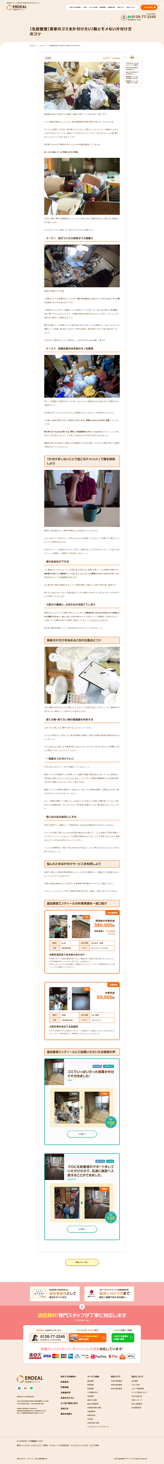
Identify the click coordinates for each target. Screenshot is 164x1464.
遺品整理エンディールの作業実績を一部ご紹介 (132, 77)
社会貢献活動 (136, 1407)
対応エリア (115, 1376)
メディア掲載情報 (138, 1388)
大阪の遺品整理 (116, 1381)
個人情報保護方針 (41, 1458)
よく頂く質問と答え (69, 1403)
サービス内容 (93, 1376)
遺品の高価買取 (93, 1404)
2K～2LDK (97, 1066)
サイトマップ (30, 1458)
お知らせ (64, 1408)
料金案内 (65, 1382)
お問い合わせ (21, 1458)
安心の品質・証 (137, 1396)
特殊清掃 (90, 1385)
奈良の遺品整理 (116, 1388)
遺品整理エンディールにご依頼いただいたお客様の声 (132, 82)
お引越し (90, 1419)
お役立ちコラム (43, 45)
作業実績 (65, 1387)
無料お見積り (66, 1414)
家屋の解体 (91, 1415)
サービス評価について (139, 1392)
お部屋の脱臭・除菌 (94, 1407)
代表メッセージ (137, 1400)
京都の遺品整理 (116, 1385)
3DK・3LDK (100, 1161)
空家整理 (90, 1396)
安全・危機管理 (137, 1404)
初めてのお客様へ (68, 1376)
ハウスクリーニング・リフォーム (98, 1426)
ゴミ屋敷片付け (108, 1066)
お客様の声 (66, 1392)
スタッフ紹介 (136, 1385)
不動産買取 (91, 1411)
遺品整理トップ (33, 45)
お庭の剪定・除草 (93, 1423)
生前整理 (48, 58)
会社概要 (135, 1381)
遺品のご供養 (92, 1400)
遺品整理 (90, 1381)
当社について (137, 1376)
